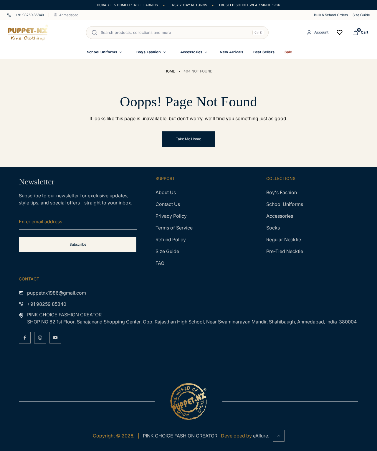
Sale (288, 52)
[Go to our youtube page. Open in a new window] (55, 337)
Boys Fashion (148, 52)
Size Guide (361, 15)
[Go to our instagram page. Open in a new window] (40, 337)
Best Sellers (264, 52)
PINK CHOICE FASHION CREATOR (180, 436)
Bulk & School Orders (331, 15)
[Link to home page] (188, 401)
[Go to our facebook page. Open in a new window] (25, 337)
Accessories (191, 52)
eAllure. (261, 436)
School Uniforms (102, 52)
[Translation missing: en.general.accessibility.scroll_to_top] (279, 436)
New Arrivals (231, 52)
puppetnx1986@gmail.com (56, 293)
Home (169, 71)
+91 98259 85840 (30, 15)
